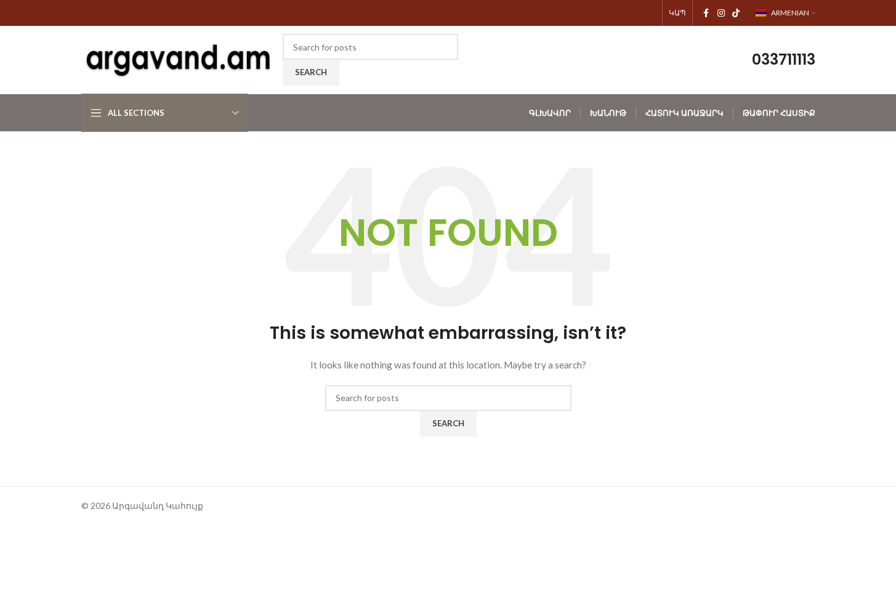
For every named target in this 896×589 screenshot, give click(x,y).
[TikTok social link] (736, 13)
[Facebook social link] (706, 13)
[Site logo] (179, 59)
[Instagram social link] (721, 13)
